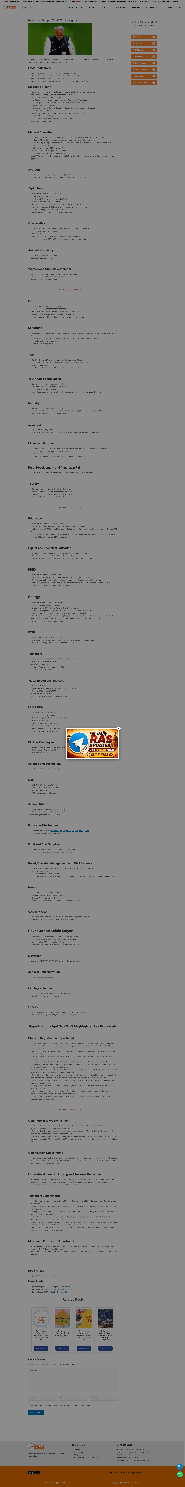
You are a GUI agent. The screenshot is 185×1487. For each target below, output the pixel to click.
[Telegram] (180, 1467)
